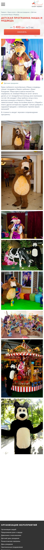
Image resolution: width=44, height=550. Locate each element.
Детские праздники (11, 83)
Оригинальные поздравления (12, 547)
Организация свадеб (8, 529)
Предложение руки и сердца (11, 532)
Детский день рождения (10, 538)
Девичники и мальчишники (11, 535)
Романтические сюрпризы (10, 541)
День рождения (7, 544)
